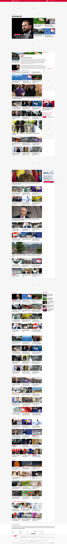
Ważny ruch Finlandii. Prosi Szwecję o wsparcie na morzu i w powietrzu (36, 275)
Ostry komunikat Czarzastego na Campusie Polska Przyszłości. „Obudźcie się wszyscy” (36, 194)
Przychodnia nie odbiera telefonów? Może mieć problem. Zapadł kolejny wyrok (16, 265)
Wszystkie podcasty (48, 68)
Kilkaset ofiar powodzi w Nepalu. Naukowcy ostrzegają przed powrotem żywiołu (26, 144)
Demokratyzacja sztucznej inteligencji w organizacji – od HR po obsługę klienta (16, 488)
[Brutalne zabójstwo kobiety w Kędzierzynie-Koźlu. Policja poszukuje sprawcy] (37, 199)
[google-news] (17, 538)
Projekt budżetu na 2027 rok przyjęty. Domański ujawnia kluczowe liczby (16, 404)
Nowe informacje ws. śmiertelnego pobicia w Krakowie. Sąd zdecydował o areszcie (16, 230)
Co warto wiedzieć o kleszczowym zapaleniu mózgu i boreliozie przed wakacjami (26, 488)
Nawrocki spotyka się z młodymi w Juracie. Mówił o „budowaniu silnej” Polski (26, 203)
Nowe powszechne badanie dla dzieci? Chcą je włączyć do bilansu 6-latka (37, 520)
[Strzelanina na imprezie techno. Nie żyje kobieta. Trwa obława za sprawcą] (27, 126)
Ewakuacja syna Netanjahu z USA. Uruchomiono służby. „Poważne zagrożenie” (16, 154)
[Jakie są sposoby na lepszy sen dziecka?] (27, 473)
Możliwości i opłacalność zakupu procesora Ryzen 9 (36, 478)
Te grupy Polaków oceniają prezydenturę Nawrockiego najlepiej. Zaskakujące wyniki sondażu (25, 219)
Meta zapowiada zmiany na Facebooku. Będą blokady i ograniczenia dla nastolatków (36, 414)
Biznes (14, 376)
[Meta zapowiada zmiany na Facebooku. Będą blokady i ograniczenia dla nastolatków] (37, 409)
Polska (14, 292)
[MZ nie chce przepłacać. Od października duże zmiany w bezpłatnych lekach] (27, 515)
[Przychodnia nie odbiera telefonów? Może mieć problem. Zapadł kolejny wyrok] (17, 261)
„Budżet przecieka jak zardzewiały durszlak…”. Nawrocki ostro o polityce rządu (26, 446)
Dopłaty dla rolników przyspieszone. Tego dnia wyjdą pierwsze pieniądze (36, 394)
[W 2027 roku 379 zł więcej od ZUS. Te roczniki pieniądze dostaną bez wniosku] (27, 400)
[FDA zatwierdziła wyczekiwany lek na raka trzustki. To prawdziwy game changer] (37, 505)
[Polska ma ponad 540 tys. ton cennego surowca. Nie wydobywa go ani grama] (37, 139)
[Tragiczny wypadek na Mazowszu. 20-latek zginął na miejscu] (37, 225)
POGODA (42, 531)
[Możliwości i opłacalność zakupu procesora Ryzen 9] (37, 473)
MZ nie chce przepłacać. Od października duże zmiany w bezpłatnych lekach (26, 520)
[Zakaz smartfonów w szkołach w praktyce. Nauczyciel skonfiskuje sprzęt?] (27, 261)
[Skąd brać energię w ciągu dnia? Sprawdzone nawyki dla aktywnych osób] (17, 473)
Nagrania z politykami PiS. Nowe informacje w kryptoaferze (16, 275)
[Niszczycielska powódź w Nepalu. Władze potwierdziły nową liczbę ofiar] (27, 248)
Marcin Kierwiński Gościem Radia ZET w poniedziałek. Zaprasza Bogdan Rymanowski (37, 72)
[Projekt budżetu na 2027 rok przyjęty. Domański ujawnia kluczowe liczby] (17, 400)
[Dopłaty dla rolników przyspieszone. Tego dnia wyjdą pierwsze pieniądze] (37, 390)
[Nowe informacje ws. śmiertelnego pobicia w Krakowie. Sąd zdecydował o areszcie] (17, 225)
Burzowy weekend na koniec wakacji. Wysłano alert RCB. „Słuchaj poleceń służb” (36, 265)
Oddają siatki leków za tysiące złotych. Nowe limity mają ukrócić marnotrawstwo (26, 510)
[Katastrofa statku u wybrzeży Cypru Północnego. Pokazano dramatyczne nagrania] (37, 103)
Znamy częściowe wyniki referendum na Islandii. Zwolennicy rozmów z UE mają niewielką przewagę (26, 154)
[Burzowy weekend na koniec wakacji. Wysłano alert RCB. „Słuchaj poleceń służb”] (37, 261)
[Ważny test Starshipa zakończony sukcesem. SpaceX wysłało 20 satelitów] (27, 464)
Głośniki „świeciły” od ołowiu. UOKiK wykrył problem (16, 394)
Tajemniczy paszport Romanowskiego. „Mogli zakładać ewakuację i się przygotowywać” (36, 456)
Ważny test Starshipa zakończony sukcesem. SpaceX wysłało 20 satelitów (27, 468)
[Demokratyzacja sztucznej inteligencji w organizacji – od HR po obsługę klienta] (17, 483)
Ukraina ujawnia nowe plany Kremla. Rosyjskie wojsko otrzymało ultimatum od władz (26, 183)
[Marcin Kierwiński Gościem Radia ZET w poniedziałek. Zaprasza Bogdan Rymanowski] (48, 104)
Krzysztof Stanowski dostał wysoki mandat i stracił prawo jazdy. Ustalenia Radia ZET (16, 72)
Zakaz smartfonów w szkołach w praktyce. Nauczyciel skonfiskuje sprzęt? (26, 265)
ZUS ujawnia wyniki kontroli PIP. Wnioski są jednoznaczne (16, 414)
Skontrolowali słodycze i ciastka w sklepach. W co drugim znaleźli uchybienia (26, 414)
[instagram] (16, 538)
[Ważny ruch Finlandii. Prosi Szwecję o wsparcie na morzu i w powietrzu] (37, 271)
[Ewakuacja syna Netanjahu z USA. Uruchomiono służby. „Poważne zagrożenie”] (17, 149)
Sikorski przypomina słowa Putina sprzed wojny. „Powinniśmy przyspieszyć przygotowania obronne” (36, 446)
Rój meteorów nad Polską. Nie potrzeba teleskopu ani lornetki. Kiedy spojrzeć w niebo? (16, 498)
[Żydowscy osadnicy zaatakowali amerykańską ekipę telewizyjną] (37, 149)
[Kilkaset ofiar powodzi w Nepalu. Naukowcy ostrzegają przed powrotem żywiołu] (27, 139)
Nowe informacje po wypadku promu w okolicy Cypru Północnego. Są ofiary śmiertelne (16, 82)
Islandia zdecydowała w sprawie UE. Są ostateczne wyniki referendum (26, 118)
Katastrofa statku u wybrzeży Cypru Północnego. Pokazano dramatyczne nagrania (36, 108)
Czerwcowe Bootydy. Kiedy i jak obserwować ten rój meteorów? (36, 468)
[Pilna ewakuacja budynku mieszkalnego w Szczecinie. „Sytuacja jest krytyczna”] (27, 189)
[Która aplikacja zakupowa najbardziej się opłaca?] (37, 400)
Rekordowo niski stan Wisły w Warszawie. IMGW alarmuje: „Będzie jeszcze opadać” (16, 193)
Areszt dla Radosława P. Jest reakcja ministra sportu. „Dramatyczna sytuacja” (36, 239)
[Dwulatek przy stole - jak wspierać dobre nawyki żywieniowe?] (37, 483)
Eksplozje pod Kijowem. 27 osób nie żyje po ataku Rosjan (26, 239)
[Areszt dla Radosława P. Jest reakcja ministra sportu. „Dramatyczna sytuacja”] (37, 235)
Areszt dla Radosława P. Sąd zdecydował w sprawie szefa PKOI (26, 275)
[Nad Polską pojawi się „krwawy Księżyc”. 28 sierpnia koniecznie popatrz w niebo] (17, 464)
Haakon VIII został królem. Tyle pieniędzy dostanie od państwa (16, 118)
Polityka (14, 418)
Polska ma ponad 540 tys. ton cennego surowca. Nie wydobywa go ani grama (36, 144)
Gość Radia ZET (46, 99)
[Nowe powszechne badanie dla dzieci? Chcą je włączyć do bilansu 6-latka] (37, 515)
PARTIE (27, 531)
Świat (14, 334)
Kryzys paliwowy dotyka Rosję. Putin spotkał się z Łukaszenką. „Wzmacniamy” (16, 203)
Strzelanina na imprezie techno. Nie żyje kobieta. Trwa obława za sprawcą (26, 134)
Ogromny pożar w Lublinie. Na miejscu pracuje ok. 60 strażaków (36, 82)
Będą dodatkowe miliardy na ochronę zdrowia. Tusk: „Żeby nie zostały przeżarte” (16, 520)
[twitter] (14, 538)
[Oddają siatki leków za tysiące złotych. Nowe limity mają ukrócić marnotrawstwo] (27, 505)
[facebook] (13, 538)
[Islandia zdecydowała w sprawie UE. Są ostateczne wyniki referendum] (27, 113)
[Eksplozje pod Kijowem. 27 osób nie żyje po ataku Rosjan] (27, 235)
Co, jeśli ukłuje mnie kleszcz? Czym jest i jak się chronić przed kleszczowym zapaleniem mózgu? (26, 498)
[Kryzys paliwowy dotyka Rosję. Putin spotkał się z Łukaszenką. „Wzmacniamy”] (17, 199)
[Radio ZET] (13, 1)
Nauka (14, 459)
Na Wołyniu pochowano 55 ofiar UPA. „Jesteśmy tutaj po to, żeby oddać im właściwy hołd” (16, 108)
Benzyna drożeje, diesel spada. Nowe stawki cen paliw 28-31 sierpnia (26, 394)
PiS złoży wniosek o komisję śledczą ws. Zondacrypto (16, 446)
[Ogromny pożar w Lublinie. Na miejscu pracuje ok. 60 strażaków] (37, 77)
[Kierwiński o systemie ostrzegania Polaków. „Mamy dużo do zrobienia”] (27, 225)
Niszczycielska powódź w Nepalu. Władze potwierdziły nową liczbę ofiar (26, 255)
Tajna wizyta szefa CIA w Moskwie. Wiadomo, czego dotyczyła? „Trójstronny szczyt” (26, 108)
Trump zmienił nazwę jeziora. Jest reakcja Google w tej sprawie (19, 62)
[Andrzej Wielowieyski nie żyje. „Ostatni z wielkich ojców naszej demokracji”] (37, 113)
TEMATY (13, 531)
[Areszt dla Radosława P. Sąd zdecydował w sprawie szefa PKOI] (27, 271)
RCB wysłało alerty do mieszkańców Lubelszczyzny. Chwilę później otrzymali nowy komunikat (26, 82)
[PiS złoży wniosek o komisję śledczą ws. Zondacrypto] (17, 441)
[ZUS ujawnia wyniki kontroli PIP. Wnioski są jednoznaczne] (17, 409)
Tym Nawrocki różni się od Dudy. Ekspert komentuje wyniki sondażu (16, 456)
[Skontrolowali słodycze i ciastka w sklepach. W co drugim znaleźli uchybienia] (27, 409)
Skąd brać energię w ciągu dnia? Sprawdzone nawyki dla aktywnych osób (16, 478)
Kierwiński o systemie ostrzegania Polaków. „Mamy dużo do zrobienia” (26, 229)
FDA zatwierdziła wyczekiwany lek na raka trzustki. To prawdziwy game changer (36, 510)
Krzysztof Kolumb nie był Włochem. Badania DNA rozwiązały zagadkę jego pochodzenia (36, 498)
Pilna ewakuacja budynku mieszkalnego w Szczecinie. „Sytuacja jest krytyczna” (26, 193)
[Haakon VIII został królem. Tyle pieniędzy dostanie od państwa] (17, 113)
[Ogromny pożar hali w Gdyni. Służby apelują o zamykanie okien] (17, 139)
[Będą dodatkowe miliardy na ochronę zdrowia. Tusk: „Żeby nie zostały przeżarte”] (17, 515)
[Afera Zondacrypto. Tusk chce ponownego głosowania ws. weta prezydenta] (27, 451)
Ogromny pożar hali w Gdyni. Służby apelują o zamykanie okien (16, 144)
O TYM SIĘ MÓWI (35, 531)
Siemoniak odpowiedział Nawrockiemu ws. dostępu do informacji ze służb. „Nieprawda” (26, 72)
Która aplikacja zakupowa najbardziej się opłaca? (36, 404)
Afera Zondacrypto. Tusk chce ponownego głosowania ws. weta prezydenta (26, 456)
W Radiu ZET (20, 531)
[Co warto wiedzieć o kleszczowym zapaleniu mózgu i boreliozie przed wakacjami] (27, 483)
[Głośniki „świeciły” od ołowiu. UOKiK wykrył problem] (17, 390)
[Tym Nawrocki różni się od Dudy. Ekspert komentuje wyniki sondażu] (17, 451)
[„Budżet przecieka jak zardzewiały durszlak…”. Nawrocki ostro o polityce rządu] (27, 441)
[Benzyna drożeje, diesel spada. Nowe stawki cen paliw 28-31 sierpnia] (27, 390)
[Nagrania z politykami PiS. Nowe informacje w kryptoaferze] (17, 271)
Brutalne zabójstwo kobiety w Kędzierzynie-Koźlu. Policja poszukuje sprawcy (36, 203)
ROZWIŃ (33, 533)
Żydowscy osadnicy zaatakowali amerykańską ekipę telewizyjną (36, 154)
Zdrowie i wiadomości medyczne (20, 501)
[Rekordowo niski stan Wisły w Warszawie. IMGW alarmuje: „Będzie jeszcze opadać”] (17, 189)
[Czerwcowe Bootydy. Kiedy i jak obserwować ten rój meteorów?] (37, 464)
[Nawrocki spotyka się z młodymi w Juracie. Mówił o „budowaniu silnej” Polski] (27, 199)
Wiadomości (17, 0)
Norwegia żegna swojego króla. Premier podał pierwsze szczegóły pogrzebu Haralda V (26, 98)
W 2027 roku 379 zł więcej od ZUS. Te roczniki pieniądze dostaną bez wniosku (26, 404)
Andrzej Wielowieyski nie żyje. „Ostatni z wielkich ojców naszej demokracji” (36, 118)
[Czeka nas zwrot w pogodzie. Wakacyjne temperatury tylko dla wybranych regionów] (45, 298)
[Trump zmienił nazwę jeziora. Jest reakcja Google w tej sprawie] (19, 56)
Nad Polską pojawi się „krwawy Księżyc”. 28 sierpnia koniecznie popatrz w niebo (16, 468)
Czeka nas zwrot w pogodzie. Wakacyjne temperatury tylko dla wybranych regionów (50, 298)
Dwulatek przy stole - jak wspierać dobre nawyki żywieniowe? (36, 488)
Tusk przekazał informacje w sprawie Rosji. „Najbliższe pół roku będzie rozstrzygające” (16, 239)
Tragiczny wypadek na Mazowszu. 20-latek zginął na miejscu (36, 229)
